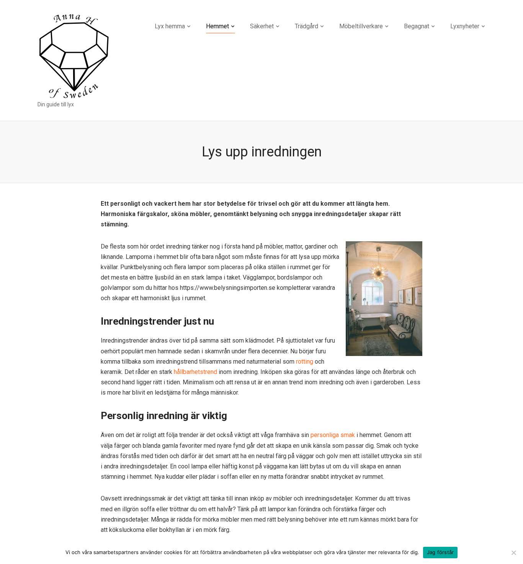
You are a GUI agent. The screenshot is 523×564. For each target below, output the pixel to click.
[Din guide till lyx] (74, 55)
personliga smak (333, 435)
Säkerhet (262, 26)
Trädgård (306, 26)
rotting (304, 361)
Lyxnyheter (464, 26)
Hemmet (217, 26)
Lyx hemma (170, 26)
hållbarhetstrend (195, 371)
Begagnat (416, 26)
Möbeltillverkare (361, 26)
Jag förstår (440, 552)
